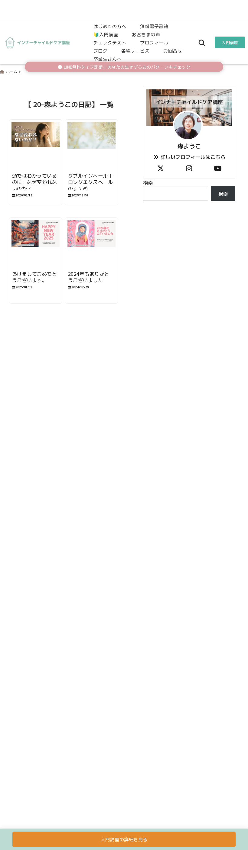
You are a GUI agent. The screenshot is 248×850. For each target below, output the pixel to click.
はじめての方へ (109, 26)
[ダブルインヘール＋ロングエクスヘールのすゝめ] (91, 146)
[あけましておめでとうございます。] (35, 244)
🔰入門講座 (105, 34)
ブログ (100, 50)
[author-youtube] (218, 168)
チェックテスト (109, 42)
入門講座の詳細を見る (124, 839)
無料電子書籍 (154, 26)
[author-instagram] (189, 168)
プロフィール (154, 42)
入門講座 (230, 42)
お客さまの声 (146, 34)
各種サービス (135, 50)
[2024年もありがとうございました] (91, 244)
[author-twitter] (161, 168)
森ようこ (189, 146)
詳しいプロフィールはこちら (192, 156)
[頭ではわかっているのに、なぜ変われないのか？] (35, 146)
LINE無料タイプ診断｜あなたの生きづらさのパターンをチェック (127, 67)
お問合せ (172, 50)
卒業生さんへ (107, 59)
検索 (148, 182)
